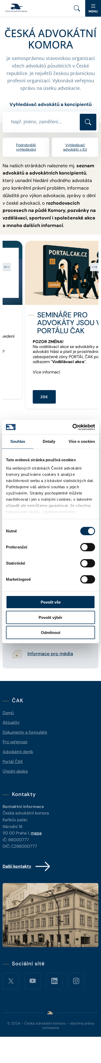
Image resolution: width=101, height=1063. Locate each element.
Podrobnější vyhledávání (26, 147)
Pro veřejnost (15, 742)
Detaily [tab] (49, 441)
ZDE (22, 397)
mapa (36, 833)
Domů (8, 713)
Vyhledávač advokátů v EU (75, 147)
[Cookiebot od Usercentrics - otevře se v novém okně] (72, 427)
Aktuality (11, 722)
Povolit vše (51, 602)
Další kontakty (17, 866)
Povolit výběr (50, 617)
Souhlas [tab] (17, 441)
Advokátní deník (18, 751)
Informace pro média (50, 654)
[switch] (87, 547)
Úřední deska (15, 771)
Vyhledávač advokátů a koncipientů (51, 104)
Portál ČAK (13, 761)
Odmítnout (50, 632)
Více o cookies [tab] (82, 441)
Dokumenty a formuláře (25, 732)
